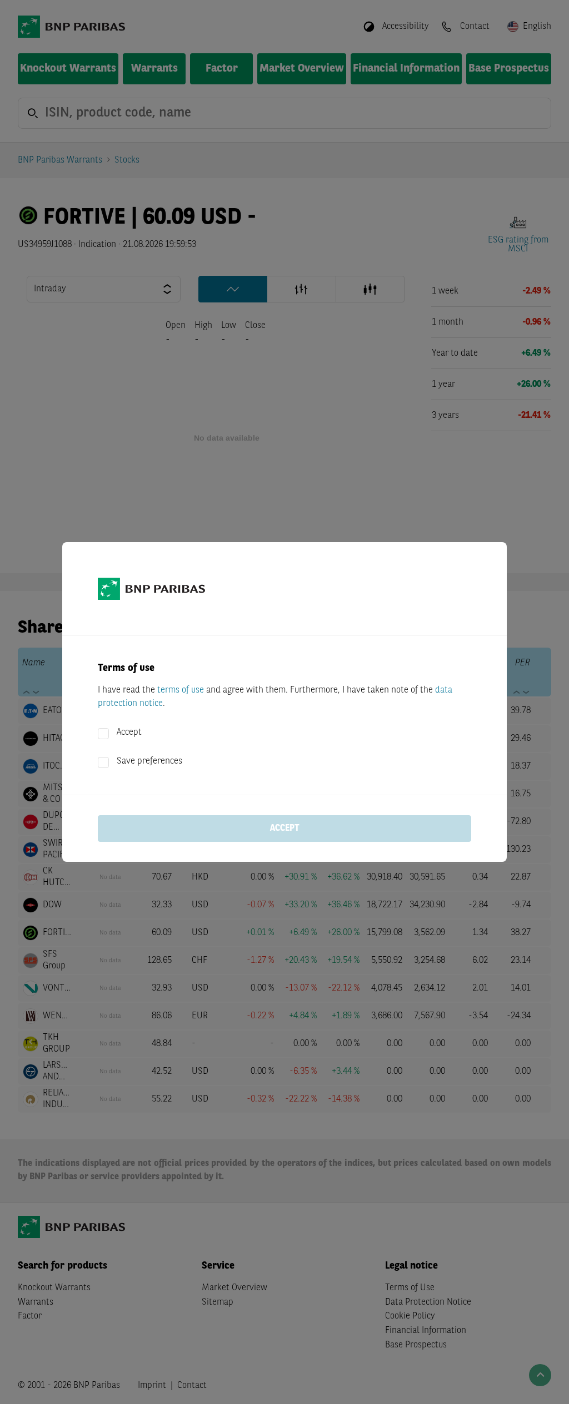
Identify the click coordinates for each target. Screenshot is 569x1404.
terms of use (180, 690)
